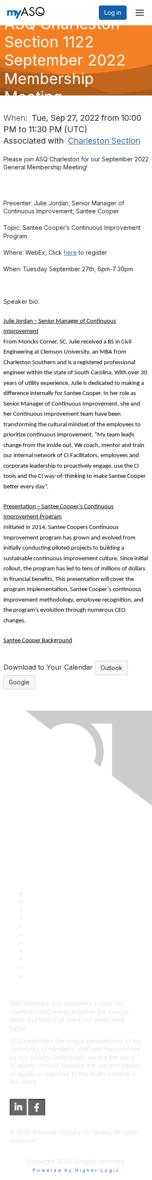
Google (19, 682)
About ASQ (42, 893)
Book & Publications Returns (66, 934)
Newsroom (42, 975)
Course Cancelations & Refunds (71, 950)
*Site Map (41, 967)
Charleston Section (104, 141)
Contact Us (42, 942)
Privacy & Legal (48, 901)
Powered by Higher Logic (76, 1170)
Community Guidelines (57, 925)
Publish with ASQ (50, 917)
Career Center (47, 909)
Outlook (111, 667)
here (70, 252)
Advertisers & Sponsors (59, 958)
